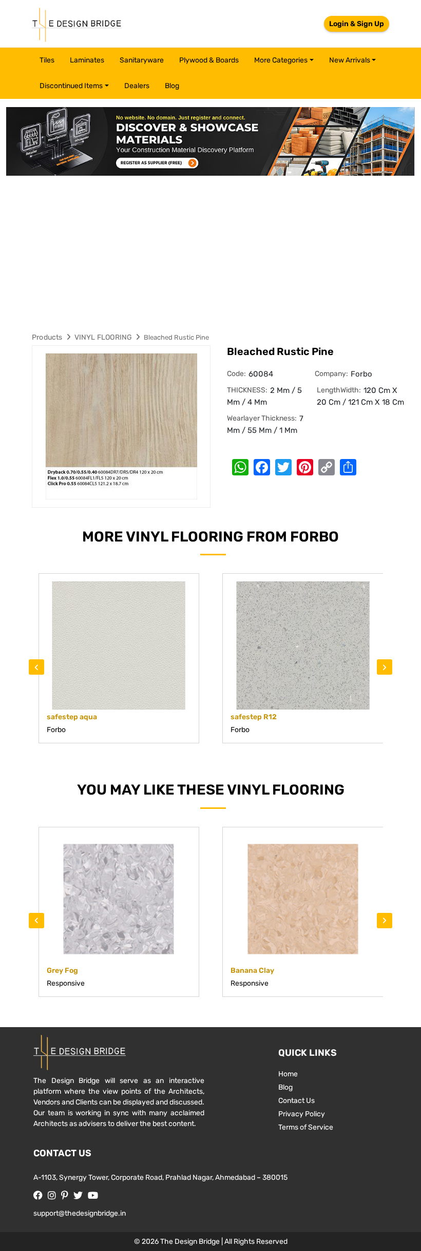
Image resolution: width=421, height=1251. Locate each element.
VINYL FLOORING (103, 337)
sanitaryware (142, 60)
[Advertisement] (210, 252)
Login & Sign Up (356, 23)
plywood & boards (209, 60)
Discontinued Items (71, 85)
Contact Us (296, 1100)
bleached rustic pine (176, 337)
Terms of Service (305, 1127)
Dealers (136, 85)
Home (288, 1074)
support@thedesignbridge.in (79, 1213)
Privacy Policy (301, 1114)
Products (47, 337)
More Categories (281, 60)
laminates (87, 60)
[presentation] (36, 667)
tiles (47, 60)
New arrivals (349, 60)
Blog (172, 85)
